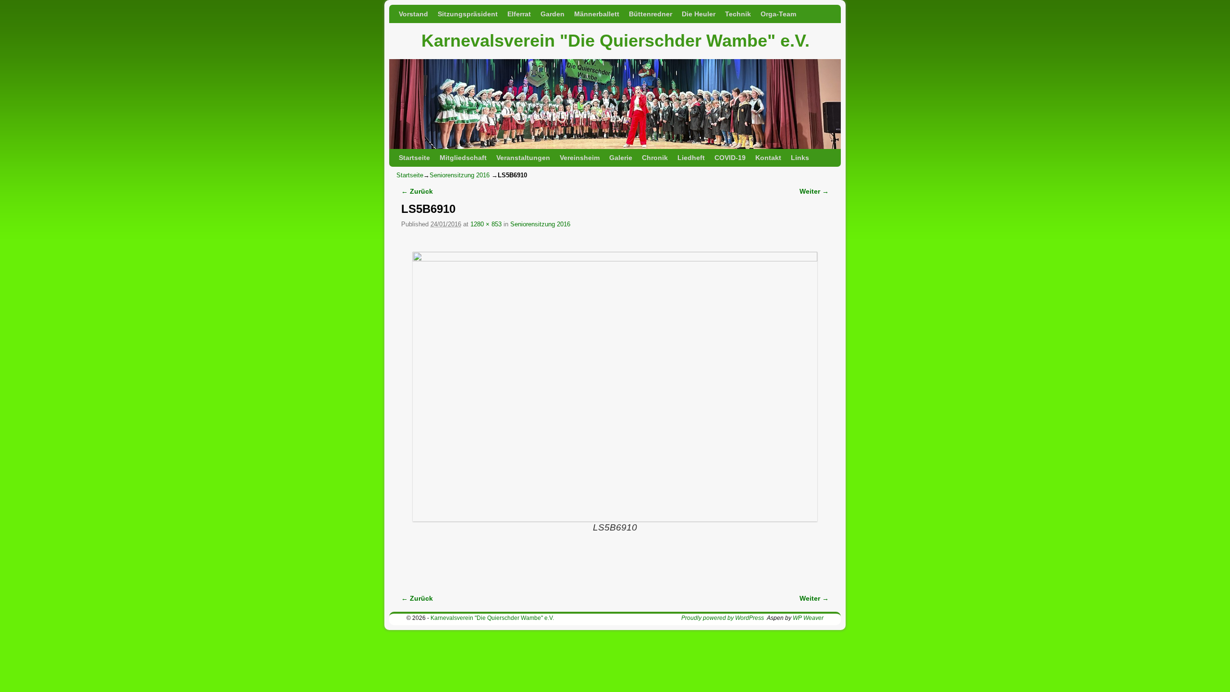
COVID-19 (730, 157)
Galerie (620, 157)
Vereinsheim (580, 157)
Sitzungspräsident (468, 14)
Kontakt (768, 157)
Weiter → (814, 191)
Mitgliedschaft (463, 157)
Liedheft (691, 157)
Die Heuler (698, 14)
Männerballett (596, 14)
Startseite (414, 157)
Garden (553, 14)
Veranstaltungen (523, 157)
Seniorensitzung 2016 (460, 175)
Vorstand (413, 14)
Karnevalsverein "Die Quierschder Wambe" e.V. (615, 40)
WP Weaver (808, 618)
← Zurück (417, 191)
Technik (738, 14)
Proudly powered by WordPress (722, 618)
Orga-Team (778, 14)
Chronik (655, 157)
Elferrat (519, 14)
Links (800, 157)
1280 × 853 (486, 224)
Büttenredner (650, 14)
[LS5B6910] (615, 386)
